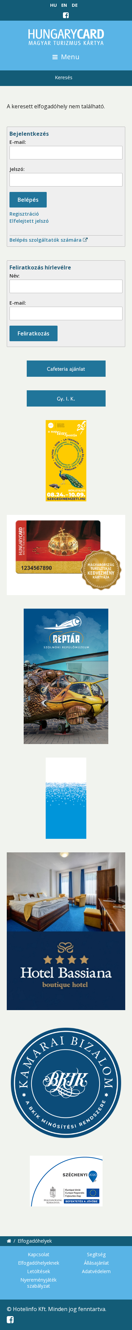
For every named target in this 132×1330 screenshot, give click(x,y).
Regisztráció (24, 214)
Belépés (28, 199)
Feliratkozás (33, 333)
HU (53, 5)
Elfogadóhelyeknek (38, 1263)
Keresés (63, 77)
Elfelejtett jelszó (29, 221)
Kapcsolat (38, 1254)
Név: (14, 275)
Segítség (96, 1254)
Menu (69, 56)
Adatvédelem (96, 1271)
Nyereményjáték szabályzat (38, 1283)
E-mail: (17, 142)
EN (64, 5)
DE (75, 5)
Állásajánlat (96, 1263)
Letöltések (38, 1271)
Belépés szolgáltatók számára (46, 240)
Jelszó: (17, 169)
